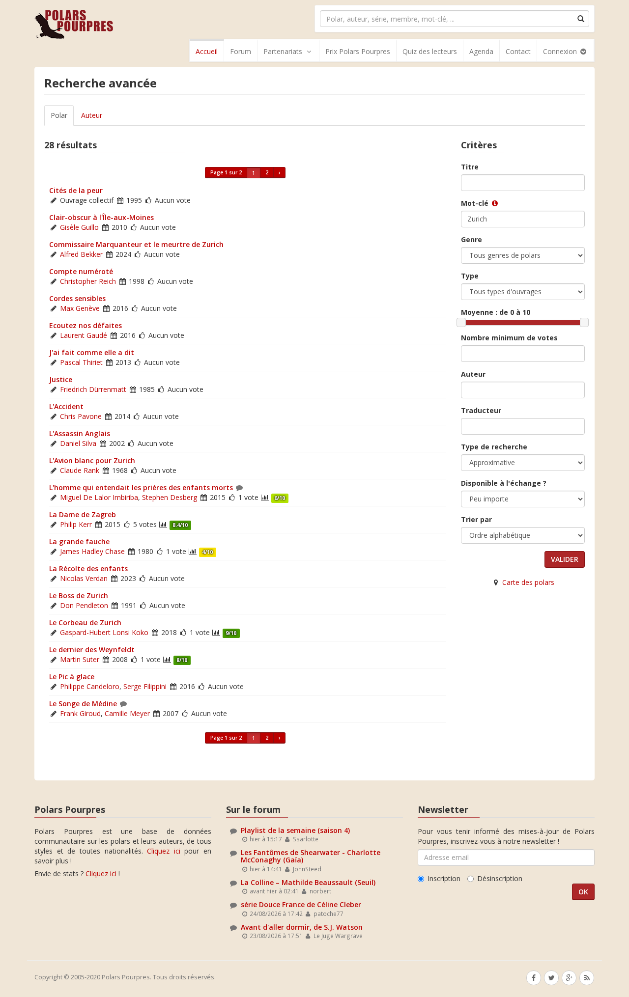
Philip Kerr (76, 524)
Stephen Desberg (169, 497)
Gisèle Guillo (79, 227)
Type (470, 275)
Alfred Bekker (81, 254)
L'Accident (66, 406)
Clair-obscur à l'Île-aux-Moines (101, 217)
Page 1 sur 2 (226, 172)
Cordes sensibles (77, 298)
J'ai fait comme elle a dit (91, 352)
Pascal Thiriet (81, 362)
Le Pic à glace (71, 676)
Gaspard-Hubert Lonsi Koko (104, 632)
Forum (240, 51)
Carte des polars (528, 582)
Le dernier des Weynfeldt (92, 649)
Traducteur (481, 410)
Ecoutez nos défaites (85, 325)
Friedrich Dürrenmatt (93, 389)
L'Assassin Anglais (79, 433)
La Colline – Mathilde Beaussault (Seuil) (308, 882)
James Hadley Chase (92, 551)
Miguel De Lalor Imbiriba (99, 497)
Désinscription (499, 878)
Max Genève (80, 308)
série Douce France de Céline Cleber (301, 904)
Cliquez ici (163, 851)
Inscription (444, 878)
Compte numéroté (81, 271)
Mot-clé (475, 203)
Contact (518, 51)
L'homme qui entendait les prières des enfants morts (141, 487)
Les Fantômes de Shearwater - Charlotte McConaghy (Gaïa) (310, 856)
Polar (59, 115)
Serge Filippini (145, 686)
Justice (60, 379)
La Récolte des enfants (88, 568)
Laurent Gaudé (83, 335)
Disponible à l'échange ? (503, 483)
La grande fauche (79, 541)
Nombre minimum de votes (509, 337)
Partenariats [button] (282, 51)
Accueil (207, 51)
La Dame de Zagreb (82, 514)
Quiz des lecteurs (429, 51)
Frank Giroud (80, 713)
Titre (470, 166)
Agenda (481, 51)
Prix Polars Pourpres (357, 51)
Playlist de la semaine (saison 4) (295, 830)
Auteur (91, 115)
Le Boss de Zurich (78, 595)
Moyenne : (495, 312)
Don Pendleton (84, 605)
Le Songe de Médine (83, 703)
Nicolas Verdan (84, 578)
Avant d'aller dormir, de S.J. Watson (302, 927)
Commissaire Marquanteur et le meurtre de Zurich (136, 244)
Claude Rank (79, 470)
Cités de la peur (76, 190)
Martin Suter (79, 659)
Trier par (476, 519)
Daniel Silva (78, 443)
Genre (471, 239)
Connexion (561, 51)
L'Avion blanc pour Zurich (92, 460)
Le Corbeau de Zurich (85, 622)
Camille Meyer (127, 713)
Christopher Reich (88, 281)
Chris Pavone (81, 416)
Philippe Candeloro (89, 686)
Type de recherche (494, 446)
